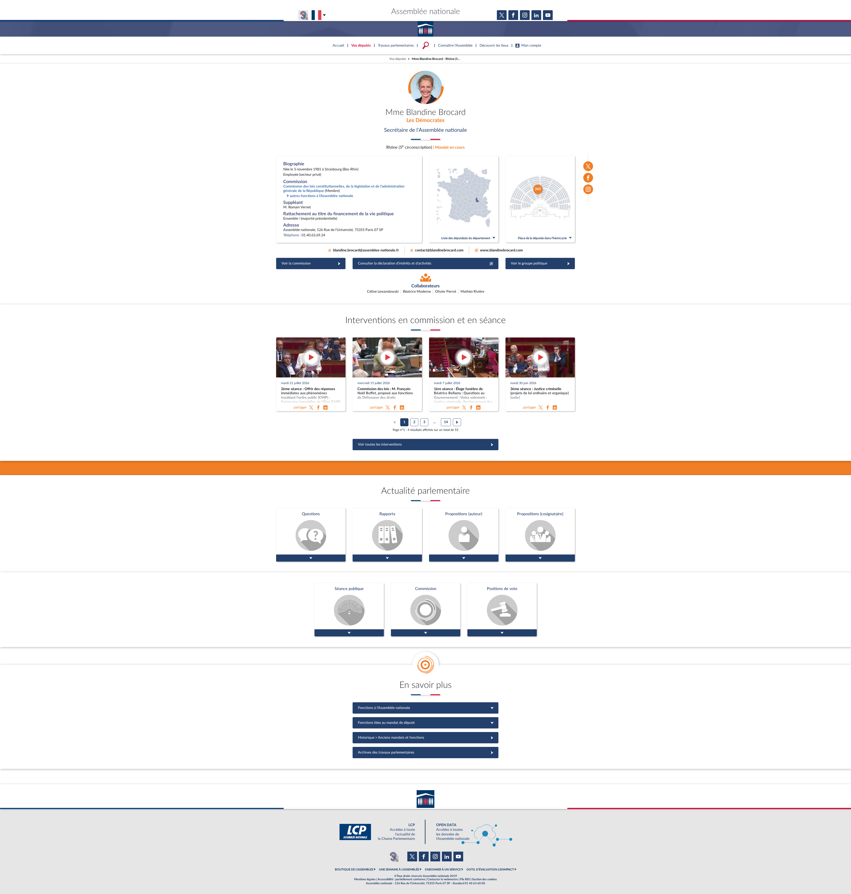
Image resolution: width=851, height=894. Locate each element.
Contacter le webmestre (442, 879)
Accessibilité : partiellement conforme (401, 879)
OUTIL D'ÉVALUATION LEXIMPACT (490, 869)
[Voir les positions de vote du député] (502, 609)
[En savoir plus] (463, 535)
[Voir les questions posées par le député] (310, 535)
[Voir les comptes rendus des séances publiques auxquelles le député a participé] (349, 609)
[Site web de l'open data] (470, 832)
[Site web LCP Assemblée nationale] (381, 832)
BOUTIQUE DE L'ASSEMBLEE (354, 869)
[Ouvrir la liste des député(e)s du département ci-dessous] (463, 199)
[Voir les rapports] (387, 535)
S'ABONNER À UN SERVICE (443, 869)
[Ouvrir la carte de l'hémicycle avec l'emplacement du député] (540, 199)
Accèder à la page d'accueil (425, 27)
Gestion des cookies (484, 879)
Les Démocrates (425, 120)
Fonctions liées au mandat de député (425, 722)
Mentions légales (365, 879)
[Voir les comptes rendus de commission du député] (425, 609)
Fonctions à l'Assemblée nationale (426, 708)
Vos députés (397, 59)
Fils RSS (465, 879)
